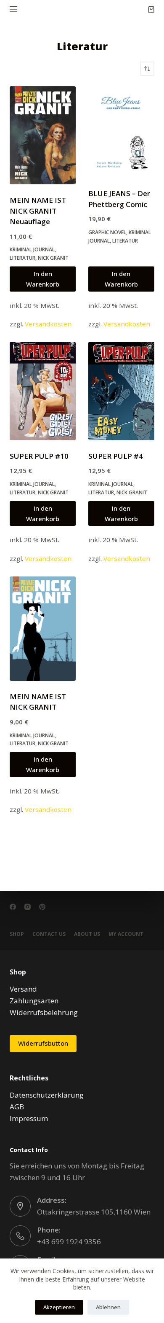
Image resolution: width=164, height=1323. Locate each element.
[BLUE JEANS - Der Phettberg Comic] (121, 132)
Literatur (22, 257)
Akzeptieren (59, 1307)
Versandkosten (48, 324)
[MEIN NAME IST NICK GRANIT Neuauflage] (43, 135)
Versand (23, 989)
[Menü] (13, 9)
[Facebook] (13, 907)
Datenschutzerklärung (47, 1095)
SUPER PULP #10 (39, 456)
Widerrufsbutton (43, 1043)
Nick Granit (53, 257)
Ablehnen (108, 1307)
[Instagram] (27, 907)
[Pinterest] (42, 907)
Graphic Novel (107, 232)
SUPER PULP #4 (115, 456)
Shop (17, 934)
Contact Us (49, 934)
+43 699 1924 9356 (69, 1241)
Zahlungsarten (34, 1000)
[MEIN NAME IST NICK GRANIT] (43, 628)
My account (125, 934)
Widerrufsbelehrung (44, 1012)
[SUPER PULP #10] (43, 391)
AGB (17, 1106)
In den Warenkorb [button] (42, 278)
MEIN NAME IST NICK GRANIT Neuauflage (38, 210)
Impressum (29, 1118)
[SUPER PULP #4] (121, 391)
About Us (87, 934)
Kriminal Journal (32, 249)
